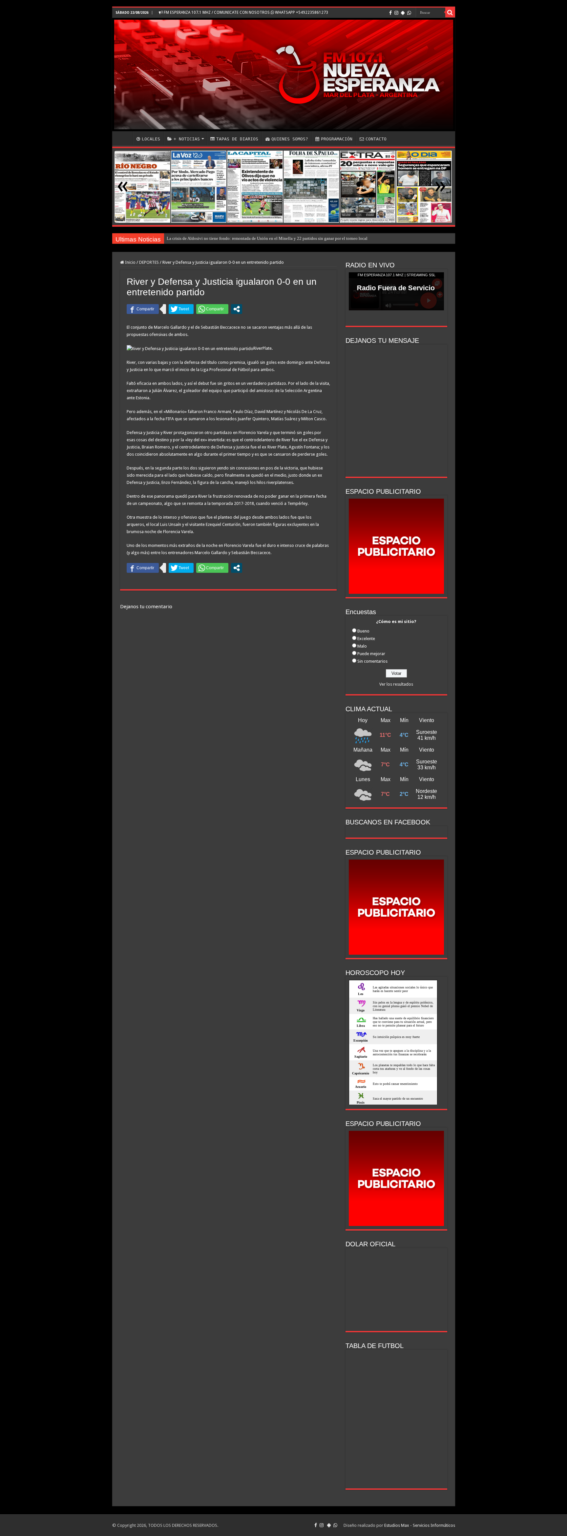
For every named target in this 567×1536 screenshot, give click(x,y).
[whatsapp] (409, 13)
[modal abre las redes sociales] (236, 309)
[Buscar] (450, 12)
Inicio (130, 262)
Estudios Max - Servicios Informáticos (419, 1525)
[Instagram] (396, 13)
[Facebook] (390, 13)
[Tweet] (181, 309)
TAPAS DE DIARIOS (237, 138)
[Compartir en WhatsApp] (212, 309)
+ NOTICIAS (187, 138)
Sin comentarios (372, 661)
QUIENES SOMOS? (289, 138)
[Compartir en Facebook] (143, 309)
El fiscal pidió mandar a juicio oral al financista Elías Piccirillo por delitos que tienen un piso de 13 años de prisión (268, 238)
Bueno (363, 631)
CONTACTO (376, 138)
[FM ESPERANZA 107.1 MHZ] (283, 74)
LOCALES (151, 138)
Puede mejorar (371, 653)
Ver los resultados (396, 684)
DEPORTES (149, 262)
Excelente (366, 638)
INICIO (124, 138)
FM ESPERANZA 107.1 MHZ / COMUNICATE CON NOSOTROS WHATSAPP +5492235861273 (245, 12)
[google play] (402, 13)
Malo (362, 646)
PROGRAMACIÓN (336, 138)
